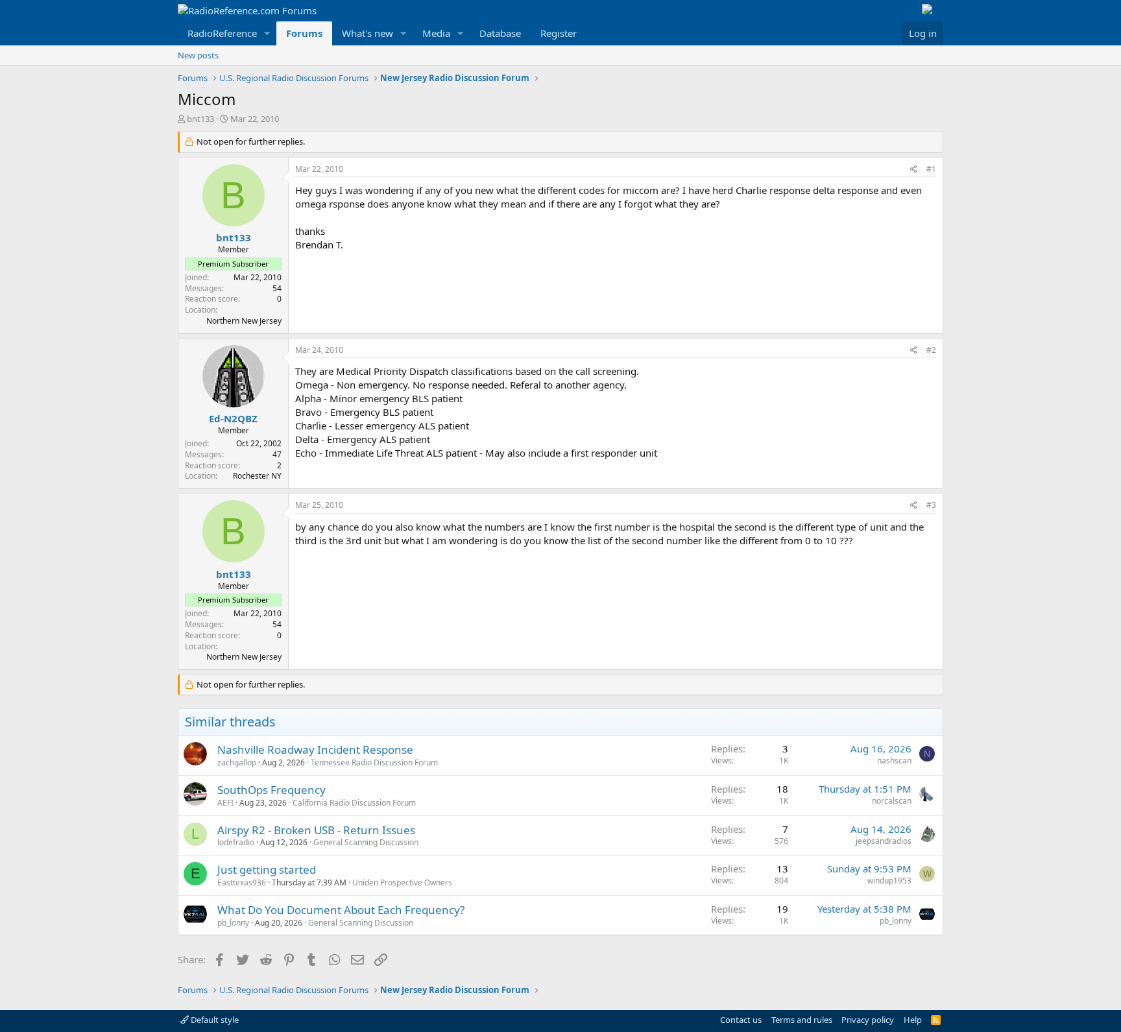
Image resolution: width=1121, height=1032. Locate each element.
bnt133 (200, 119)
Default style (214, 1020)
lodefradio (235, 842)
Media (436, 33)
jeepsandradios (883, 840)
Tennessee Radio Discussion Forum (374, 762)
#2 (931, 349)
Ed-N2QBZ (233, 418)
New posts (198, 55)
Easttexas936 (241, 882)
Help (913, 1020)
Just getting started (266, 869)
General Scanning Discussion (365, 842)
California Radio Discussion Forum (354, 802)
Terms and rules (801, 1020)
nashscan (894, 760)
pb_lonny (233, 922)
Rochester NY (257, 475)
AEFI (225, 802)
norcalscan (891, 800)
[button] (267, 33)
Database (500, 33)
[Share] (914, 169)
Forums (304, 33)
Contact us (741, 1020)
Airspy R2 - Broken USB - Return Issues (316, 829)
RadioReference (222, 33)
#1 (931, 168)
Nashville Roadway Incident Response (315, 749)
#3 (931, 504)
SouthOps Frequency (271, 789)
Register (558, 33)
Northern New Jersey (244, 320)
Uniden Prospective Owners (402, 882)
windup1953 (889, 880)
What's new (367, 33)
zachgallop (236, 762)
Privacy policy (867, 1020)
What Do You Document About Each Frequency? (340, 909)
